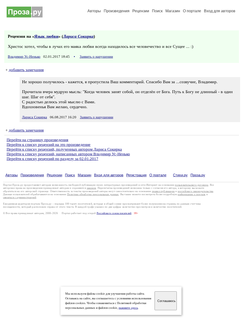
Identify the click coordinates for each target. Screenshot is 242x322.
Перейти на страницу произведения (37, 140)
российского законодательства (195, 191)
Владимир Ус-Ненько (24, 56)
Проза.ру (197, 175)
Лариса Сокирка (78, 36)
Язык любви (46, 36)
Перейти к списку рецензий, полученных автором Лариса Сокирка (64, 149)
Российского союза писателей (114, 213)
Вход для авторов (219, 11)
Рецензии (140, 11)
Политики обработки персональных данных (93, 194)
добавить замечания (26, 70)
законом (91, 188)
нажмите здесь (128, 308)
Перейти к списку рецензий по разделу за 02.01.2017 (52, 159)
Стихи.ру (180, 175)
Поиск (157, 11)
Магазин (172, 11)
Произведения (117, 11)
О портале (157, 175)
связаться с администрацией (19, 197)
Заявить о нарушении (96, 56)
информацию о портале (191, 194)
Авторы (94, 11)
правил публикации (163, 191)
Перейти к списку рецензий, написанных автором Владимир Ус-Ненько (68, 154)
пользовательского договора (191, 185)
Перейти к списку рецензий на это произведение (49, 144)
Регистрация (136, 175)
